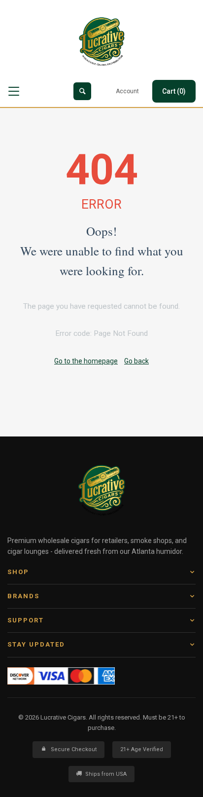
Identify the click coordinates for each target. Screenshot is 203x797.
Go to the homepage (86, 361)
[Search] (82, 91)
